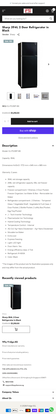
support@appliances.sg (14, 385)
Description (9, 146)
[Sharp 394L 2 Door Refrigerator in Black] (16, 296)
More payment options (28, 137)
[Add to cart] (16, 329)
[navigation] (11, 96)
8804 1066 (9, 382)
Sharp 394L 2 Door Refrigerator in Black (11, 318)
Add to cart (32, 121)
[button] (49, 64)
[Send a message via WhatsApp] (51, 409)
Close (28, 392)
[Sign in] (47, 11)
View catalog (3, 11)
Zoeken (51, 18)
